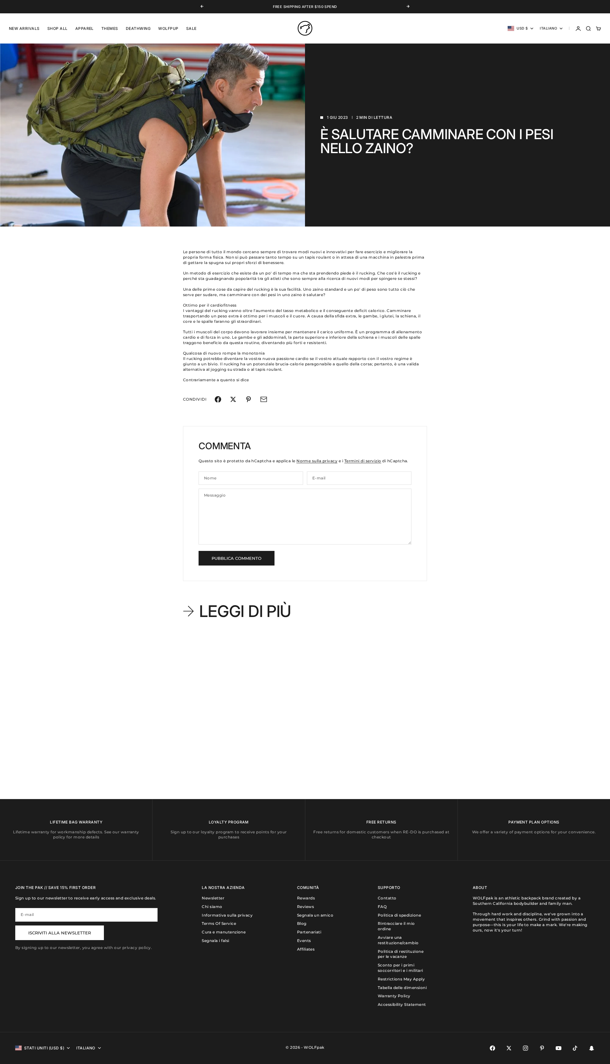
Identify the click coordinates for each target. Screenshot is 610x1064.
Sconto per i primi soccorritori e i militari (400, 968)
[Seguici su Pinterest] (542, 1048)
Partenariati (309, 932)
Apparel (84, 28)
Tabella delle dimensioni (402, 987)
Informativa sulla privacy (227, 915)
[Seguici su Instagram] (525, 1048)
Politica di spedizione (399, 915)
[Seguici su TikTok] (575, 1048)
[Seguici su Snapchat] (591, 1048)
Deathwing (138, 28)
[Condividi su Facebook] (218, 399)
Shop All (57, 28)
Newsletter (213, 898)
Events (304, 940)
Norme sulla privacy (316, 460)
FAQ (382, 906)
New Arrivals (24, 28)
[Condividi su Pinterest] (248, 399)
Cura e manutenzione (224, 932)
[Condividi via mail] (264, 399)
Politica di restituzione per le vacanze (401, 954)
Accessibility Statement (402, 1004)
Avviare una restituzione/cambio (398, 940)
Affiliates (306, 949)
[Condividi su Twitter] (233, 399)
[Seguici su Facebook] (492, 1048)
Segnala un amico (315, 915)
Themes (109, 28)
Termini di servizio (362, 460)
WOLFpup (168, 28)
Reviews (305, 906)
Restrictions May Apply (401, 979)
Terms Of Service (219, 923)
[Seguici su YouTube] (558, 1048)
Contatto (387, 898)
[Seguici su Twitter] (509, 1048)
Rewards (306, 898)
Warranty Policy (394, 995)
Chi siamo (212, 906)
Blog (302, 923)
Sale (191, 28)
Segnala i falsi (215, 940)
